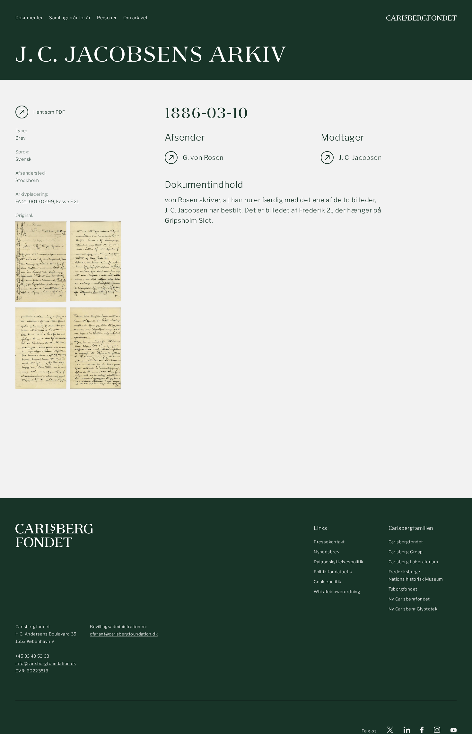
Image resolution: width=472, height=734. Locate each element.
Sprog (21, 151)
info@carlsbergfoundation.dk (45, 663)
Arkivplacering (31, 194)
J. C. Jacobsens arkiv (151, 54)
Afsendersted (30, 173)
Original (23, 215)
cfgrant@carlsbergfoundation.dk (124, 633)
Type (20, 130)
